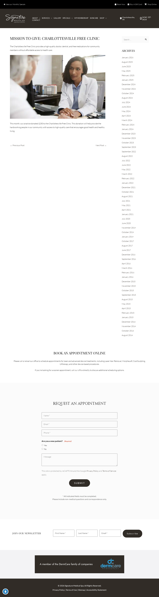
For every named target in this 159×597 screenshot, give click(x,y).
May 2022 (126, 169)
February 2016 (128, 272)
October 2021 (128, 192)
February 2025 (128, 75)
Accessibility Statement (96, 590)
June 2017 (126, 250)
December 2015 (128, 281)
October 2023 (128, 142)
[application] (39, 18)
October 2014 (128, 330)
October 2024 (128, 93)
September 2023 (129, 147)
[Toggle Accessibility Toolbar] (5, 592)
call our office (77, 370)
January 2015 (127, 317)
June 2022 (126, 165)
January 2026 (127, 57)
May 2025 (126, 71)
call (21, 361)
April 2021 (126, 210)
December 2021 (128, 187)
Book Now (121, 4)
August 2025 (127, 62)
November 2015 (129, 286)
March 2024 (127, 120)
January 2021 (127, 214)
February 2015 (128, 313)
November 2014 (129, 326)
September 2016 (129, 259)
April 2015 (126, 308)
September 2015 (129, 295)
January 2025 (127, 80)
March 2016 (127, 268)
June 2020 (126, 223)
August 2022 (127, 156)
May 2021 (126, 205)
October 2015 (128, 290)
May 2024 (126, 111)
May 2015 (126, 304)
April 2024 (126, 115)
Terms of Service (109, 471)
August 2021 (127, 196)
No (45, 449)
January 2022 (127, 183)
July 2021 (126, 201)
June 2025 (126, 66)
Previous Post (17, 145)
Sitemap (81, 590)
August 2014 (127, 335)
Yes (45, 445)
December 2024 (128, 84)
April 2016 (126, 263)
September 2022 (129, 151)
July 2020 (126, 218)
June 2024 (126, 107)
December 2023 (128, 133)
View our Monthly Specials (15, 4)
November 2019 (129, 227)
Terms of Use (71, 590)
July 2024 (126, 102)
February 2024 (128, 124)
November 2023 (129, 138)
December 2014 (128, 322)
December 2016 (128, 254)
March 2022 (127, 174)
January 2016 (127, 277)
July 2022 (126, 160)
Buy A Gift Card (136, 4)
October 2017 (128, 241)
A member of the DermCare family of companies (66, 564)
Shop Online (152, 4)
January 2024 (127, 129)
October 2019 (128, 232)
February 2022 (128, 178)
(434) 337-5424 (146, 18)
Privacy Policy (93, 471)
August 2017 (127, 245)
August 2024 (127, 98)
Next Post (101, 145)
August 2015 (127, 299)
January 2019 (127, 236)
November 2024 (129, 89)
